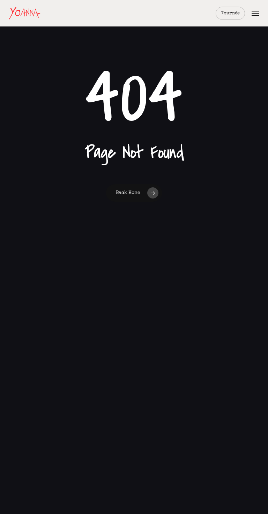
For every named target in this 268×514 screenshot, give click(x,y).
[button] (255, 13)
